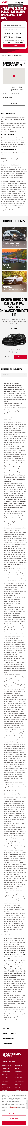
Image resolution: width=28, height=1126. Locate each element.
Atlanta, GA (5, 1078)
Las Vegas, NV (18, 1075)
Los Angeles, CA (19, 1081)
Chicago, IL (18, 1084)
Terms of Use (12, 1109)
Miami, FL (17, 1087)
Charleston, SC (19, 1071)
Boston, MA (5, 1090)
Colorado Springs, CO (20, 1090)
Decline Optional (14, 1118)
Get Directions (14, 103)
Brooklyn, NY (18, 1065)
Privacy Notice (13, 1107)
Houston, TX (18, 1068)
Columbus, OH (5, 1068)
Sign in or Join (19, 2)
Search (15, 45)
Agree (14, 1123)
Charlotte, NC (18, 1078)
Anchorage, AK (6, 1071)
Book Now (20, 357)
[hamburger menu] (25, 2)
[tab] (5, 1061)
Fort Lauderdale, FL (7, 1087)
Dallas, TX (4, 1075)
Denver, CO (5, 1081)
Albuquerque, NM (6, 1065)
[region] (14, 1108)
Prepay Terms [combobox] (6, 374)
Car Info (7, 357)
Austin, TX (4, 1084)
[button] (14, 76)
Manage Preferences (14, 1113)
